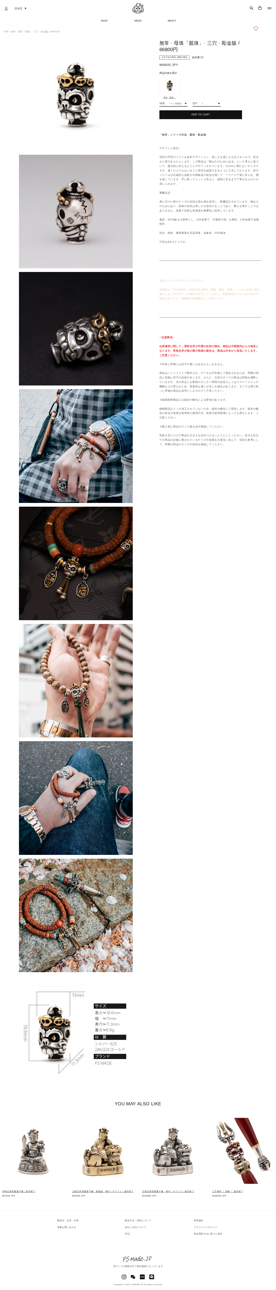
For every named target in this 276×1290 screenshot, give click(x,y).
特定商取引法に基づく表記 (208, 1233)
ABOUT (172, 20)
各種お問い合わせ (66, 1227)
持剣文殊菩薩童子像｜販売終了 (18, 1191)
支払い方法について (135, 1227)
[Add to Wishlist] (257, 29)
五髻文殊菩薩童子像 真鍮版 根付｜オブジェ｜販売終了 (103, 1191)
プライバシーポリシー (206, 1227)
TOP (6, 31)
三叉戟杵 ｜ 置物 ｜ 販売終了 (227, 1191)
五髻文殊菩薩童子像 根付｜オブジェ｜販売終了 (168, 1191)
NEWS (138, 20)
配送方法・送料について (138, 1220)
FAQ (127, 1233)
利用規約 (198, 1220)
